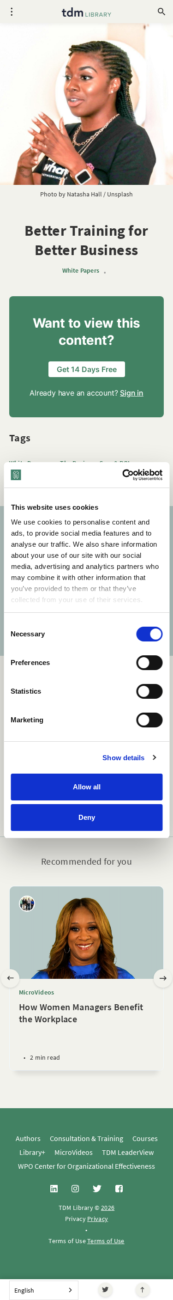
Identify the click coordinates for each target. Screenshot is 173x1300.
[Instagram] (75, 1189)
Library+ (32, 1152)
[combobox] (43, 1290)
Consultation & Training (86, 1138)
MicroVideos (36, 992)
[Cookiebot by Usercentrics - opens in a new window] (123, 475)
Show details (123, 758)
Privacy (97, 1219)
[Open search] (161, 11)
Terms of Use (106, 1241)
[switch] (149, 662)
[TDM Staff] (27, 904)
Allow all (87, 787)
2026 (107, 1207)
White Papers (80, 271)
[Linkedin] (54, 1189)
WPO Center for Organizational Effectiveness (86, 1166)
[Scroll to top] (143, 1289)
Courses (145, 1138)
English (24, 1290)
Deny (86, 817)
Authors (28, 1138)
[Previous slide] (10, 978)
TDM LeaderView (128, 1152)
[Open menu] (11, 11)
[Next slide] (163, 978)
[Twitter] (105, 1289)
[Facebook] (119, 1189)
